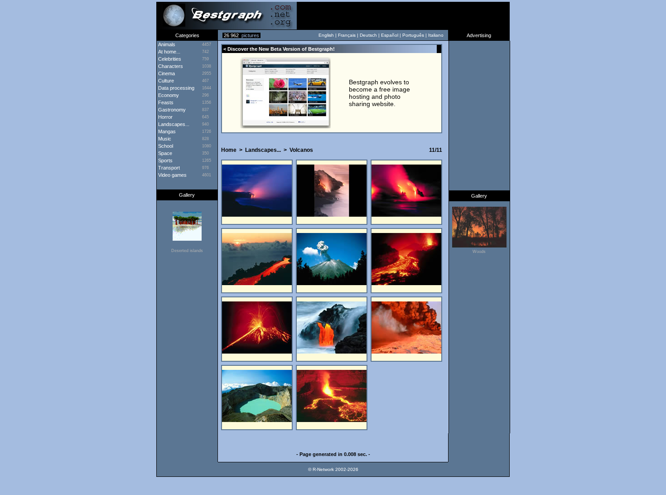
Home (228, 150)
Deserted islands (187, 250)
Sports (165, 160)
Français (347, 35)
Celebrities (169, 59)
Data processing (175, 88)
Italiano (436, 35)
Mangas (166, 131)
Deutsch (368, 35)
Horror (165, 117)
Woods (479, 251)
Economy (168, 95)
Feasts (165, 102)
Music (164, 138)
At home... (168, 51)
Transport (168, 167)
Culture (165, 80)
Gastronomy (171, 109)
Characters (170, 66)
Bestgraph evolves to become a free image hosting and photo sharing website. (379, 92)
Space (164, 153)
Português (413, 35)
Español (389, 35)
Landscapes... (173, 124)
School (165, 146)
